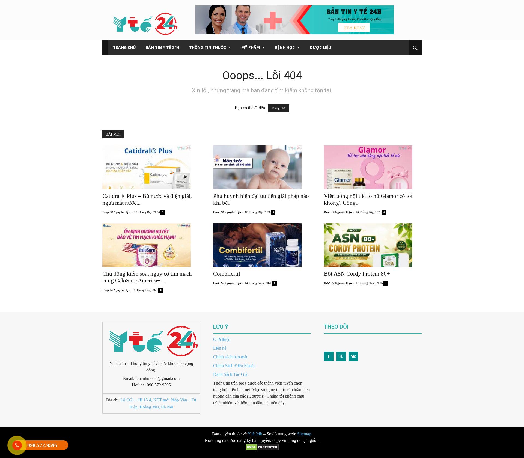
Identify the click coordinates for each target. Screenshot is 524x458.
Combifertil (226, 273)
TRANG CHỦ (124, 47)
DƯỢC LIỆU (320, 47)
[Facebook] (329, 356)
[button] (415, 49)
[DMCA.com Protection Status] (262, 454)
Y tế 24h (255, 434)
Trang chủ (278, 108)
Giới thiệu (221, 339)
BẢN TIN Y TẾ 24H (162, 47)
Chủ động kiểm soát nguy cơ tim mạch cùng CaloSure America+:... (147, 277)
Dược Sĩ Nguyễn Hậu (116, 212)
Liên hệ (219, 348)
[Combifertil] (262, 245)
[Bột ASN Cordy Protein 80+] (373, 245)
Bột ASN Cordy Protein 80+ (357, 273)
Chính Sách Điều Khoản (234, 365)
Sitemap (304, 434)
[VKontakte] (353, 356)
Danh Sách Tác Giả (230, 374)
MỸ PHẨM (250, 47)
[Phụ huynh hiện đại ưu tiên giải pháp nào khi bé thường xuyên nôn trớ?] (262, 167)
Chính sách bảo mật (230, 357)
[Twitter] (341, 356)
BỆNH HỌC (285, 47)
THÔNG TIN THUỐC (207, 47)
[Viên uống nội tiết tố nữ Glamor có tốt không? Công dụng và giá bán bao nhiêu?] (373, 167)
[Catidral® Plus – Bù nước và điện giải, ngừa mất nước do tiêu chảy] (151, 167)
